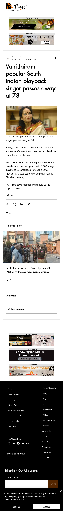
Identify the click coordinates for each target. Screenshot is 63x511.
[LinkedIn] (13, 443)
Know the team (13, 394)
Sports (44, 436)
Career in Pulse (13, 421)
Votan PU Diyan (49, 420)
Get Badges (12, 400)
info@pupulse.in (15, 438)
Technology (46, 441)
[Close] (58, 493)
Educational (46, 447)
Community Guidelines (16, 416)
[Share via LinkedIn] (21, 204)
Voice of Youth (47, 431)
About (10, 389)
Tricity (45, 393)
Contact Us (12, 426)
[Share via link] (28, 204)
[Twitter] (23, 443)
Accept (46, 506)
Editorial (46, 425)
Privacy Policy (13, 405)
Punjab (45, 399)
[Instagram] (9, 443)
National (9, 195)
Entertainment (48, 409)
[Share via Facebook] (7, 204)
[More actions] (55, 58)
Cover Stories (47, 458)
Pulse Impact (47, 452)
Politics (45, 415)
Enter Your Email (12, 477)
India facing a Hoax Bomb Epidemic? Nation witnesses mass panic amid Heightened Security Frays (28, 269)
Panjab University (49, 388)
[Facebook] (18, 443)
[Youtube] (27, 443)
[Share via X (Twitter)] (14, 204)
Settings (16, 506)
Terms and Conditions (16, 410)
